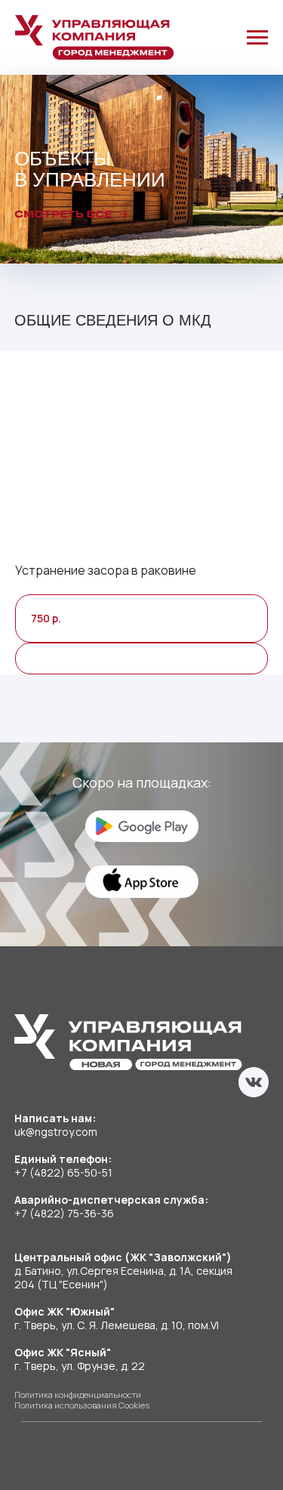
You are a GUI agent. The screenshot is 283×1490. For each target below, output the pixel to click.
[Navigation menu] (257, 37)
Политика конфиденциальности (77, 1394)
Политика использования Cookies (81, 1405)
